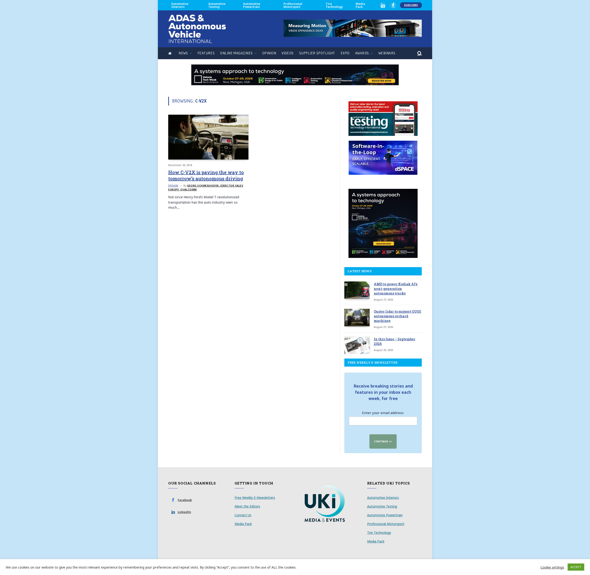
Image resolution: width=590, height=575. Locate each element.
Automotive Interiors (179, 5)
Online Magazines (236, 53)
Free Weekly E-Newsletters (255, 497)
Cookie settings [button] (552, 567)
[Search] (419, 53)
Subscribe (411, 5)
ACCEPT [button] (575, 567)
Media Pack (360, 5)
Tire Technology (334, 5)
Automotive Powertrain (251, 5)
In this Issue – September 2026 (394, 341)
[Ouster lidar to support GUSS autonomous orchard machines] (357, 317)
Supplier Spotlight (317, 53)
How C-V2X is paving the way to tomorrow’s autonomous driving (206, 175)
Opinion (269, 53)
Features (206, 53)
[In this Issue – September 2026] (357, 345)
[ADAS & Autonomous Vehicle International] (197, 28)
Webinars (386, 53)
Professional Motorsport (292, 5)
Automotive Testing (216, 5)
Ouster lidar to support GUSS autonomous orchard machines (397, 316)
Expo (345, 53)
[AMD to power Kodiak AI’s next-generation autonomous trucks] (357, 290)
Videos (288, 53)
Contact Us (243, 515)
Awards (362, 53)
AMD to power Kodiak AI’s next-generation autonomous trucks (395, 288)
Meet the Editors (247, 506)
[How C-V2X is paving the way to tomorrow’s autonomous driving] (208, 137)
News (183, 53)
